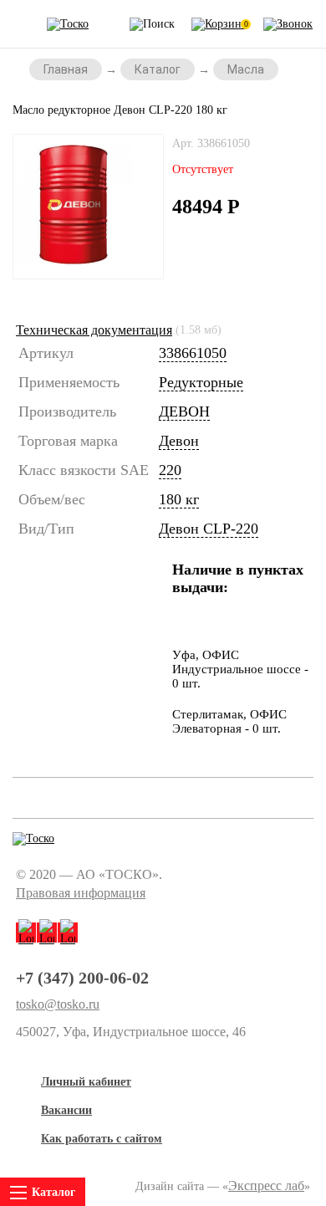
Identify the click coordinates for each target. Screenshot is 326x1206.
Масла (245, 69)
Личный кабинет (86, 1082)
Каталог (158, 69)
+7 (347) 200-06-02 (82, 977)
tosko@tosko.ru (57, 1004)
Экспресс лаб (266, 1185)
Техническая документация (94, 330)
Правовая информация (80, 893)
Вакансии (66, 1110)
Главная (65, 69)
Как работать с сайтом (101, 1138)
